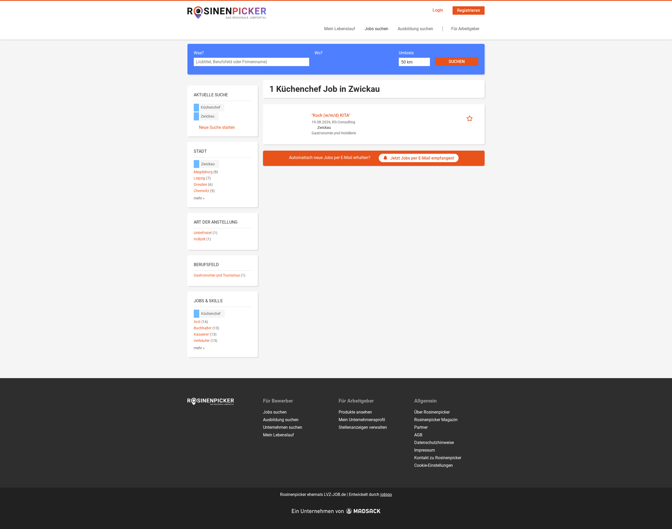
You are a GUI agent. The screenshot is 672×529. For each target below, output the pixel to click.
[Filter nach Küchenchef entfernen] (197, 314)
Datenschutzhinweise (434, 442)
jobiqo (386, 494)
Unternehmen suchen (282, 427)
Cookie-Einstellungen (433, 465)
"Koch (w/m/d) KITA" (331, 115)
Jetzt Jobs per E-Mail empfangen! (422, 158)
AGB (418, 434)
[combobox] (251, 62)
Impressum (424, 450)
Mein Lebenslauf (339, 28)
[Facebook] (191, 416)
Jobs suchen (376, 28)
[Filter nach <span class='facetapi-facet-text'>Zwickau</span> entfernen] (196, 116)
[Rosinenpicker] (226, 12)
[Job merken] (471, 118)
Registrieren (468, 10)
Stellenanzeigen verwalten (363, 427)
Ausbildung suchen (415, 28)
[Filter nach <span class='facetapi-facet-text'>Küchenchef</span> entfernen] (196, 108)
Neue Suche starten (217, 127)
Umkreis (406, 52)
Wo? (318, 52)
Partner (421, 427)
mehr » (199, 198)
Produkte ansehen (355, 412)
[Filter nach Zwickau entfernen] (197, 164)
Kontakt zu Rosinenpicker (437, 457)
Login (438, 10)
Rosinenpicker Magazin (436, 419)
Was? (199, 52)
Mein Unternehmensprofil (362, 419)
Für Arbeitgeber (465, 28)
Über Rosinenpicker (432, 412)
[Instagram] (200, 416)
